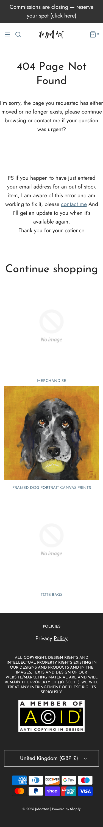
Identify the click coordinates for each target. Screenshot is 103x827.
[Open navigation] (7, 34)
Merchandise (51, 381)
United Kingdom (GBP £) (50, 758)
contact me (74, 204)
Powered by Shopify (66, 808)
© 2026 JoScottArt (36, 808)
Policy (61, 638)
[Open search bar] (20, 34)
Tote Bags (51, 595)
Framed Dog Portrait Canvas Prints (51, 488)
